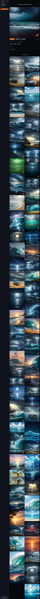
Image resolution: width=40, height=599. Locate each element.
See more (21, 41)
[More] (36, 39)
